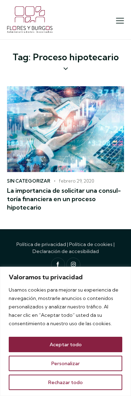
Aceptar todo (66, 344)
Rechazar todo (65, 382)
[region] (65, 331)
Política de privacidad (41, 244)
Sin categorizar (28, 181)
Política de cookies (90, 244)
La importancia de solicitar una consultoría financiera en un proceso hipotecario (64, 198)
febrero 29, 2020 (76, 181)
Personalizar (65, 363)
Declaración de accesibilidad (65, 251)
